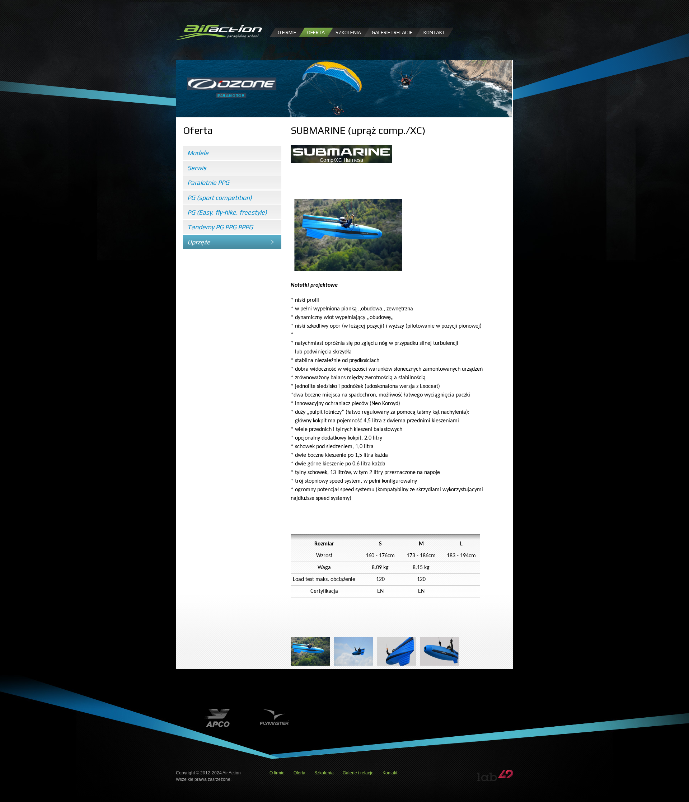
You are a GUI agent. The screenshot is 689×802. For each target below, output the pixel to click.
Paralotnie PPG (208, 182)
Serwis (196, 168)
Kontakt (434, 32)
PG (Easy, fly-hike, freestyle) (227, 212)
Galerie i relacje (392, 32)
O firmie (287, 32)
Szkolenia (348, 32)
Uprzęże (198, 242)
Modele (197, 152)
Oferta (316, 32)
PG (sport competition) (219, 197)
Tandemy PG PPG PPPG (220, 227)
